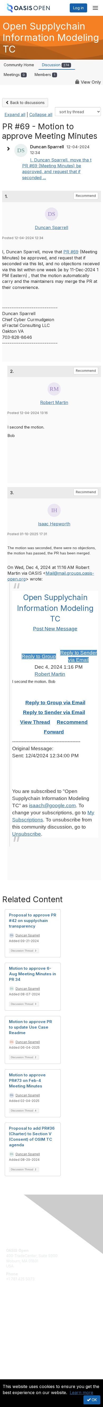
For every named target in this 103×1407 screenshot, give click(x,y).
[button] (9, 149)
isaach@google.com (52, 805)
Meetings (14, 74)
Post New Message (55, 628)
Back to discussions (27, 102)
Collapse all (40, 114)
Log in (78, 8)
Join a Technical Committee (30, 1329)
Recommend (72, 722)
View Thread (35, 722)
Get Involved (17, 1313)
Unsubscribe (26, 834)
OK (94, 1400)
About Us (14, 1377)
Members (45, 74)
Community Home (19, 65)
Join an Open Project (24, 1321)
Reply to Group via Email (55, 702)
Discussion (55, 65)
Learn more (81, 1392)
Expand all (14, 114)
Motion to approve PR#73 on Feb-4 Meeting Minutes (27, 1080)
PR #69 (70, 251)
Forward (54, 732)
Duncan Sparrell (51, 227)
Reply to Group (39, 656)
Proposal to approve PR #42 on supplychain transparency (32, 920)
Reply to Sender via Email (54, 712)
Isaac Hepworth (54, 523)
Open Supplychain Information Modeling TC (55, 608)
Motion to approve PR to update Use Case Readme (30, 1027)
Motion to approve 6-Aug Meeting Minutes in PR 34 (32, 974)
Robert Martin (54, 402)
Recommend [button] (86, 196)
